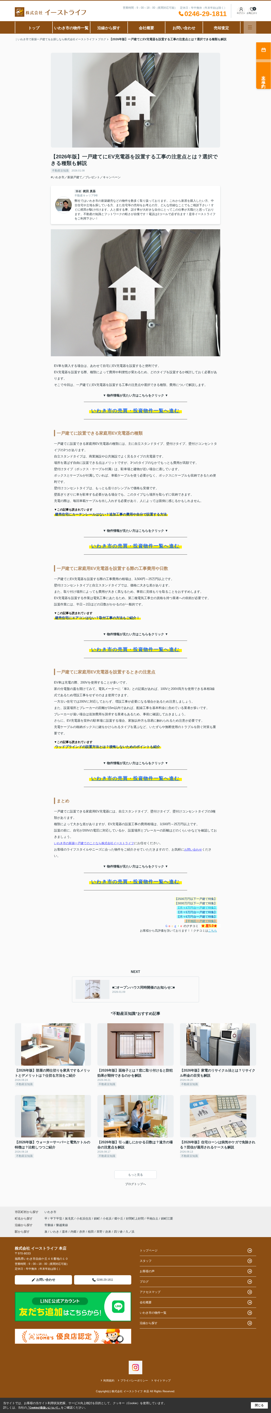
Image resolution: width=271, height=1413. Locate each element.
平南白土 (153, 1218)
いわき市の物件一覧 (71, 28)
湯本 (65, 1231)
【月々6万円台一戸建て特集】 (197, 916)
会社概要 (146, 28)
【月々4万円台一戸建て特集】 (197, 907)
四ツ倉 (118, 1231)
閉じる (259, 1405)
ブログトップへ (135, 1184)
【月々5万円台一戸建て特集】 (197, 912)
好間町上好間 (135, 1218)
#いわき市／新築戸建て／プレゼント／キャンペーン (86, 177)
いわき (54, 1231)
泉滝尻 (70, 1218)
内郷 (73, 1231)
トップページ (149, 1250)
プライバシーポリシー (134, 1380)
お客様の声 (147, 1271)
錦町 (97, 1218)
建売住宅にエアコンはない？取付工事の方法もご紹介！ (97, 618)
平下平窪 (56, 1218)
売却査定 (221, 28)
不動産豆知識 (60, 170)
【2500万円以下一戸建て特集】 (196, 899)
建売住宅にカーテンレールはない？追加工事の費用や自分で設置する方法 (111, 514)
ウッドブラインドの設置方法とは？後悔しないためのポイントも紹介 (107, 747)
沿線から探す (108, 28)
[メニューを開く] (250, 27)
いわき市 (50, 1212)
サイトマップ (162, 1380)
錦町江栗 (167, 1218)
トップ (34, 28)
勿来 (108, 1231)
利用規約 (108, 1380)
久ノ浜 (130, 1231)
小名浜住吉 (84, 1218)
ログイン (241, 13)
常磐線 (49, 1225)
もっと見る (135, 1174)
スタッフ (146, 1260)
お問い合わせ (184, 28)
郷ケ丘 (119, 1218)
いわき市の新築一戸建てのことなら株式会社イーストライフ (94, 843)
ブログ (144, 1281)
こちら (212, 930)
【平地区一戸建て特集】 (200, 921)
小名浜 (107, 1218)
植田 (91, 1231)
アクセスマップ (150, 1292)
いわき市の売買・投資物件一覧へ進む (135, 410)
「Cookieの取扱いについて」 (44, 1407)
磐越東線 (62, 1225)
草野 (99, 1231)
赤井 (82, 1231)
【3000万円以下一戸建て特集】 (196, 903)
